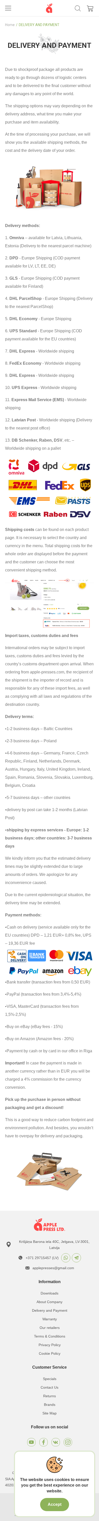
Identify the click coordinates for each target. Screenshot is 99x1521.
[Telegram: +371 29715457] (76, 1257)
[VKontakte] (56, 1442)
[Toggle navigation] (8, 8)
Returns (49, 1396)
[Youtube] (31, 1442)
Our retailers (50, 1328)
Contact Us (49, 1387)
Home (10, 25)
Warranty (49, 1319)
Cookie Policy (49, 1353)
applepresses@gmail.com (53, 1268)
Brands (49, 1405)
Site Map (49, 1413)
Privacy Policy (50, 1345)
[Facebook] (43, 1442)
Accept (54, 1504)
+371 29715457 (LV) (42, 1258)
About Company (49, 1302)
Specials (49, 1379)
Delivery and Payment (49, 1310)
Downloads (49, 1293)
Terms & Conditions (49, 1336)
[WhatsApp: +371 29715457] (65, 1257)
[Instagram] (68, 1442)
